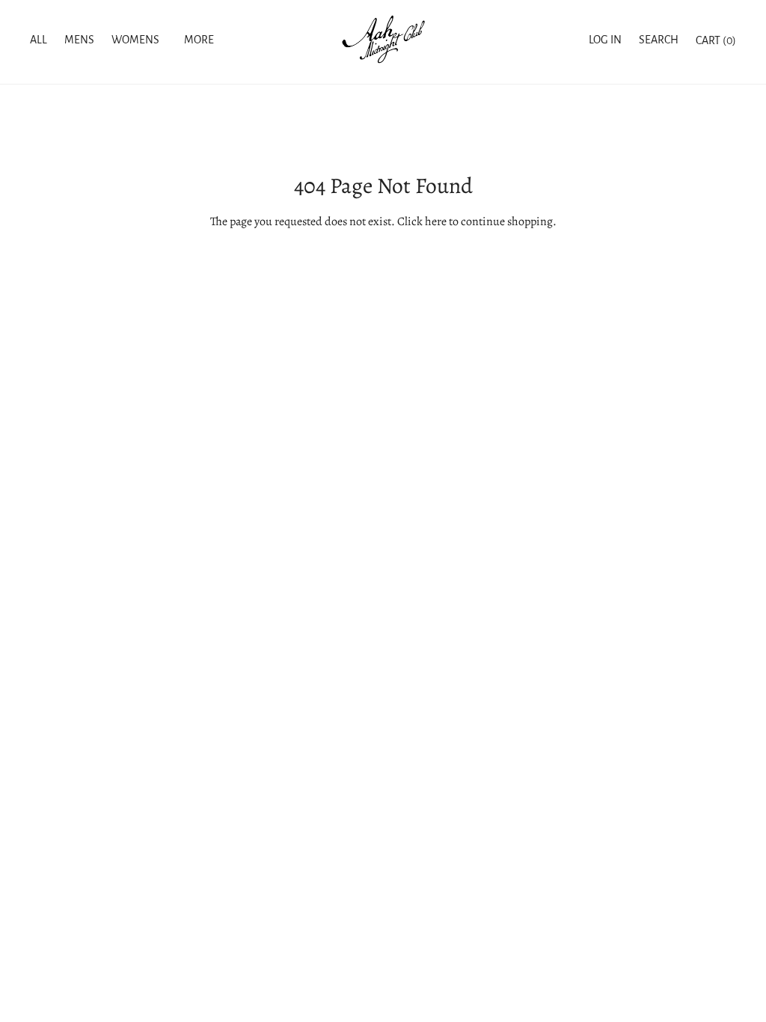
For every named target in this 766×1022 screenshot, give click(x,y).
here (436, 221)
